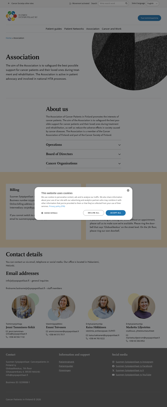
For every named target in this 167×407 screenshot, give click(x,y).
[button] (49, 213)
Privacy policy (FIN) (57, 206)
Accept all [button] (115, 213)
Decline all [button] (93, 213)
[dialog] (83, 203)
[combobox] (128, 190)
